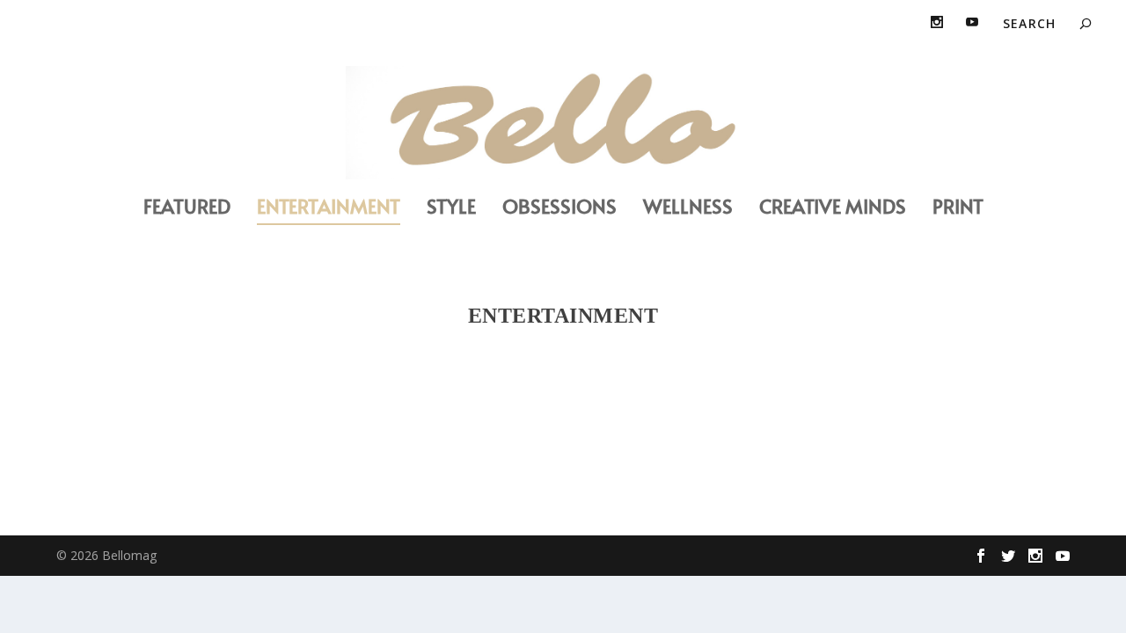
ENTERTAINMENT (328, 209)
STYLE (451, 209)
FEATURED (186, 209)
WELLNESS (688, 209)
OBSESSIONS (559, 209)
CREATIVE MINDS (832, 209)
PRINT (957, 209)
